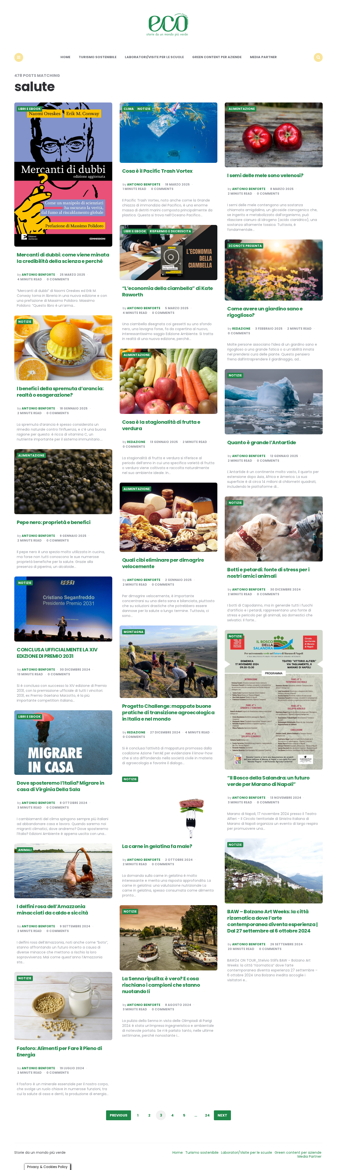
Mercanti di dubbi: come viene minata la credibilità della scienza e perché (63, 258)
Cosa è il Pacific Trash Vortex (157, 171)
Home (65, 57)
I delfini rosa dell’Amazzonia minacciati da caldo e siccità (52, 909)
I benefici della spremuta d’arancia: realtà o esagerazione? (60, 391)
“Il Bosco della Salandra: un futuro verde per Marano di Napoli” (268, 781)
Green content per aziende (217, 57)
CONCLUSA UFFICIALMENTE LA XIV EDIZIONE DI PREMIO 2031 (57, 653)
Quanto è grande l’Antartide (261, 442)
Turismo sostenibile (97, 57)
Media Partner (263, 57)
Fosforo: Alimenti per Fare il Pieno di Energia (59, 1051)
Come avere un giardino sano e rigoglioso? (265, 312)
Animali (25, 850)
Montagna (133, 632)
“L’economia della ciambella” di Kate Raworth (167, 291)
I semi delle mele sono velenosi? (265, 175)
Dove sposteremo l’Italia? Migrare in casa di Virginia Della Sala (60, 786)
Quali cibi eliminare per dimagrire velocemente (163, 563)
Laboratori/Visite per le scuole (154, 57)
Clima (129, 109)
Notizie (143, 109)
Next (222, 1115)
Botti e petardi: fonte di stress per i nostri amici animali (268, 572)
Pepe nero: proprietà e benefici (54, 522)
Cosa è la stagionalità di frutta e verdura (161, 425)
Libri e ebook (29, 109)
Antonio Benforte (38, 274)
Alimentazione (242, 109)
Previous (118, 1115)
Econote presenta (245, 246)
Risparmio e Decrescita (170, 231)
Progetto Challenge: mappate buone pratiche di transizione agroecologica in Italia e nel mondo (168, 712)
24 (207, 1115)
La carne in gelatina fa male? (157, 846)
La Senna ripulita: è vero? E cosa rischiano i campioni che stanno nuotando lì (161, 985)
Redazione (241, 328)
